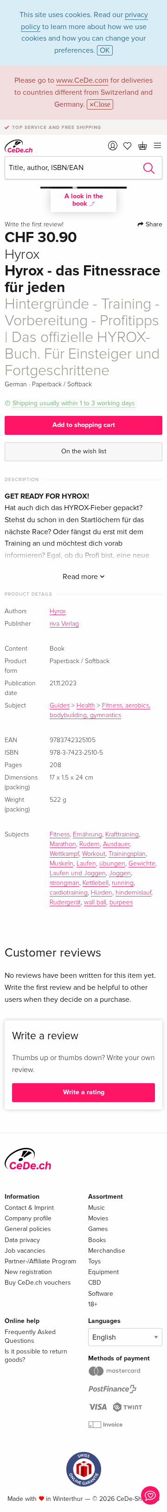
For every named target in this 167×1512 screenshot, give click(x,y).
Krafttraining (122, 834)
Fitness (60, 834)
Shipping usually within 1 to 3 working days (74, 403)
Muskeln (61, 863)
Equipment (103, 1272)
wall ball (95, 902)
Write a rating (83, 1092)
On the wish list (83, 451)
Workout (93, 854)
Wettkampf (64, 854)
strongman (64, 883)
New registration (28, 1272)
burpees (121, 902)
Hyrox (58, 611)
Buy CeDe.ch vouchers (38, 1282)
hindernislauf (133, 893)
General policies (28, 1229)
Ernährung (87, 834)
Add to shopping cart (83, 425)
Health (86, 705)
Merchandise (106, 1251)
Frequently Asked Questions (30, 1336)
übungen (112, 863)
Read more (81, 576)
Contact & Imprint (29, 1208)
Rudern (89, 844)
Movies (98, 1218)
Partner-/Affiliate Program (40, 1261)
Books (97, 1240)
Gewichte (141, 863)
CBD (94, 1282)
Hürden (101, 893)
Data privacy (22, 1240)
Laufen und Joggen (78, 873)
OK (105, 50)
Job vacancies (25, 1251)
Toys (94, 1261)
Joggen (120, 873)
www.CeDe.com (82, 80)
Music (96, 1208)
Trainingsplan (127, 854)
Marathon (63, 844)
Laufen (86, 863)
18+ (92, 1304)
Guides (60, 705)
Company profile (28, 1218)
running (123, 883)
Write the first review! (34, 224)
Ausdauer (116, 844)
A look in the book (83, 199)
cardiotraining (69, 893)
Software (100, 1294)
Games (98, 1229)
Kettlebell (96, 883)
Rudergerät (65, 902)
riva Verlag (64, 624)
